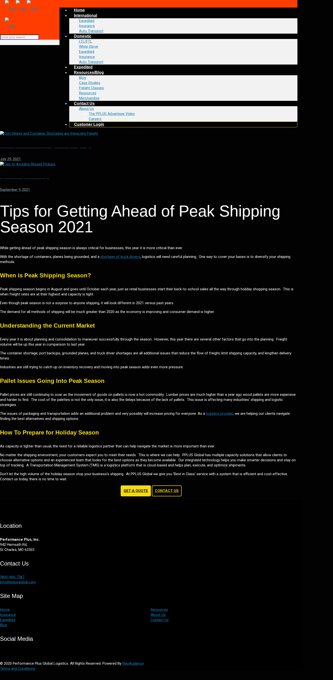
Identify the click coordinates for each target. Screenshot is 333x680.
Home (5, 609)
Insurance (8, 615)
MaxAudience (133, 663)
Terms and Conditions (17, 668)
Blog (3, 625)
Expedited (7, 620)
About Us (158, 615)
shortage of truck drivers (120, 257)
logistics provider (219, 413)
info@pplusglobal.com (18, 582)
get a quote (136, 491)
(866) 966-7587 (12, 577)
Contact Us (167, 491)
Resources (159, 609)
